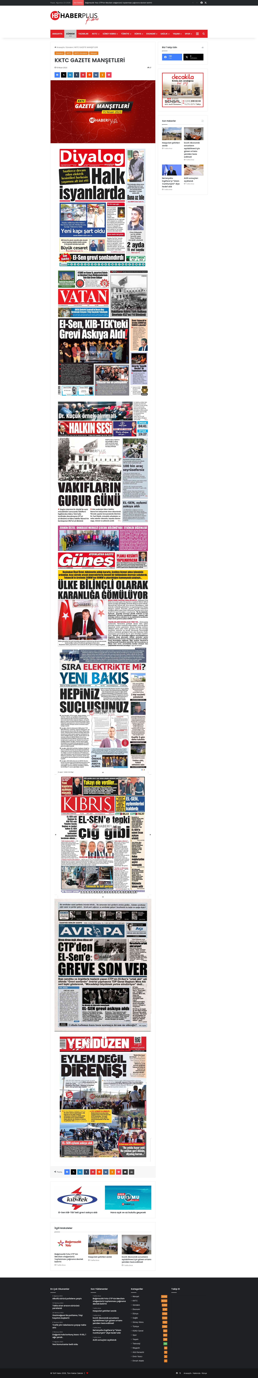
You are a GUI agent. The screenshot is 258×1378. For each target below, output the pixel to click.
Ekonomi (150, 34)
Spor (187, 34)
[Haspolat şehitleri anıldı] (103, 1244)
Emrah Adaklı (138, 1361)
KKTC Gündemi (81, 53)
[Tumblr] (76, 75)
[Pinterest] (83, 75)
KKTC (94, 34)
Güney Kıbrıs (109, 34)
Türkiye (125, 34)
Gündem (70, 34)
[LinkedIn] (70, 75)
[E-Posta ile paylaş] (125, 1172)
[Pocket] (109, 75)
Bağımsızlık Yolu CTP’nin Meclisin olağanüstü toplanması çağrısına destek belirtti (69, 1258)
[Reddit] (89, 75)
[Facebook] (57, 75)
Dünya (138, 34)
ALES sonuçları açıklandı (191, 179)
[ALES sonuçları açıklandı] (193, 170)
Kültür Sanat (138, 1331)
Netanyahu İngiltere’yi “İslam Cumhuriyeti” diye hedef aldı (171, 182)
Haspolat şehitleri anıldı (100, 1257)
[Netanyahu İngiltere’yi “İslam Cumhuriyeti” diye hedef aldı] (172, 170)
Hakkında (196, 1373)
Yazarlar (83, 34)
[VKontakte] (96, 75)
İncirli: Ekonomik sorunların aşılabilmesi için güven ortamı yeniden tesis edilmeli (136, 1259)
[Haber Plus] (74, 17)
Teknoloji (136, 1343)
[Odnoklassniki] (102, 75)
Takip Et (175, 1289)
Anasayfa (57, 34)
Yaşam (176, 34)
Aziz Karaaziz (138, 1352)
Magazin (136, 1348)
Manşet (94, 53)
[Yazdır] (131, 1172)
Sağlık (164, 34)
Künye (204, 1373)
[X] (63, 75)
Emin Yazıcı (137, 1356)
